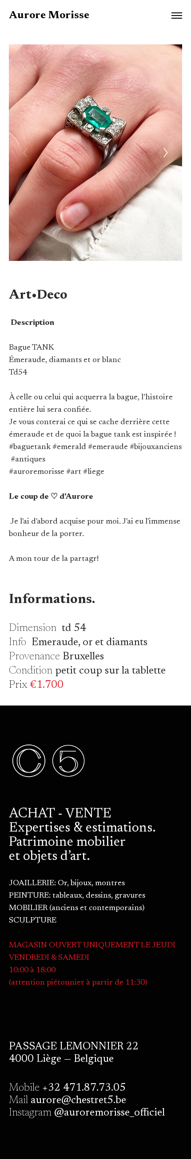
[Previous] (25, 152)
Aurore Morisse (49, 15)
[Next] (165, 152)
